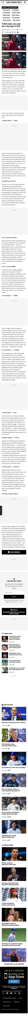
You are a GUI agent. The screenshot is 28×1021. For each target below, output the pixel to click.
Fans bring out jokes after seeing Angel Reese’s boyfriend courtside (10, 883)
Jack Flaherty (6, 10)
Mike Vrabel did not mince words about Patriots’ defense (9, 745)
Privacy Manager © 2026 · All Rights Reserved (12, 991)
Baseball (5, 7)
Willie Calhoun (7, 20)
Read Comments (15, 552)
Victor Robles (16, 17)
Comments (20, 29)
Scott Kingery (16, 15)
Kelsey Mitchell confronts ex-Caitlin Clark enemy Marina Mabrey (10, 924)
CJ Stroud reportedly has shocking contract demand (8, 904)
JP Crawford (16, 10)
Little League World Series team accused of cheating (15, 661)
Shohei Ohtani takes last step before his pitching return (9, 836)
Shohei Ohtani (6, 17)
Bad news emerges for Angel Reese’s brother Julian (9, 863)
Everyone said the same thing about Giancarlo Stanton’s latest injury (10, 813)
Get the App (14, 981)
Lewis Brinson (6, 12)
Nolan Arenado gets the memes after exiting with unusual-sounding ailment (15, 646)
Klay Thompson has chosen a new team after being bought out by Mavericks (15, 637)
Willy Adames (16, 20)
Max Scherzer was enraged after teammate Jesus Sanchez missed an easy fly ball (12, 944)
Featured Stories (13, 7)
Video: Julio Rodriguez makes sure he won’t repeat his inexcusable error (11, 790)
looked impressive (20, 163)
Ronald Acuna (6, 15)
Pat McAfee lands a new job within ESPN (14, 964)
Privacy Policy (18, 602)
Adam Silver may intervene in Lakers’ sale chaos (13, 722)
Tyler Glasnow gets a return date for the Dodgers (14, 767)
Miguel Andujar (16, 12)
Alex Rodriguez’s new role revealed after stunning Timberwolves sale (17, 668)
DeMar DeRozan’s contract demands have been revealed (15, 653)
